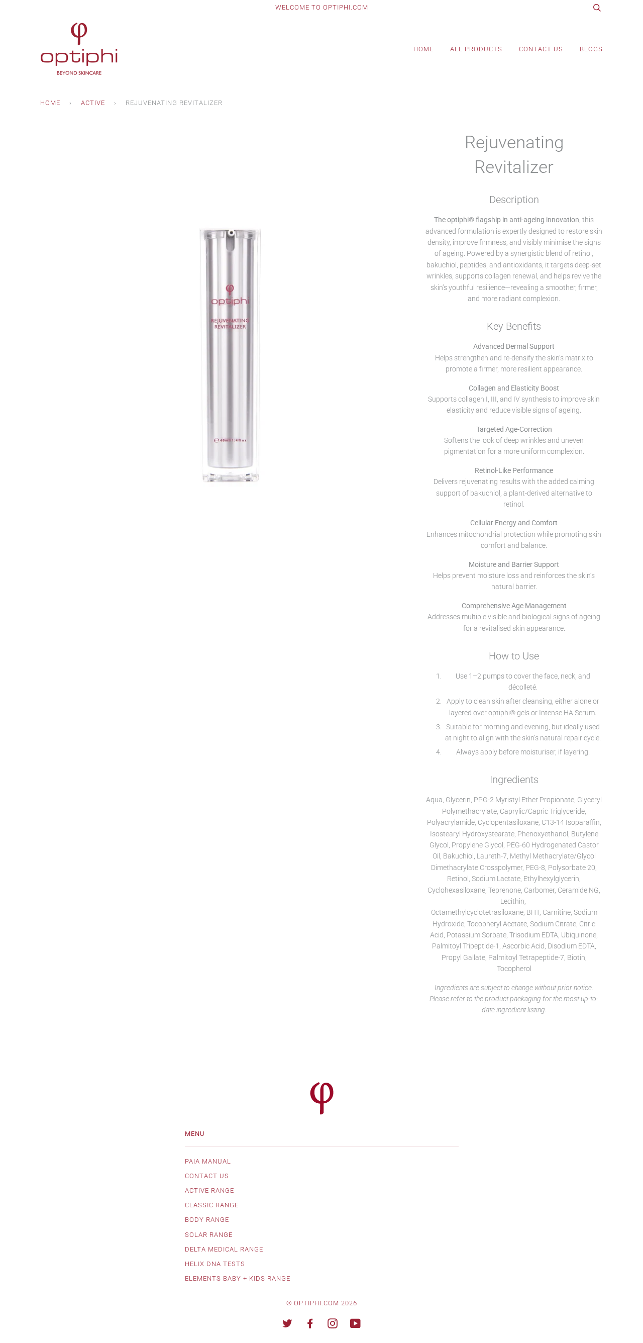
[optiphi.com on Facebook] (310, 1325)
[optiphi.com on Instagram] (333, 1325)
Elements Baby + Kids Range (237, 1278)
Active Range (209, 1190)
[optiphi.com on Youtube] (355, 1325)
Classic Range (212, 1205)
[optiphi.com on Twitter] (287, 1325)
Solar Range (209, 1234)
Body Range (207, 1219)
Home (423, 49)
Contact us (207, 1176)
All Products (476, 49)
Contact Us (541, 49)
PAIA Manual (208, 1161)
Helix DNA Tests (215, 1264)
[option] (225, 315)
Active (93, 103)
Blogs (591, 49)
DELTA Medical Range (224, 1249)
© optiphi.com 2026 (321, 1303)
